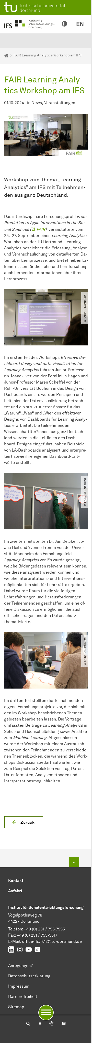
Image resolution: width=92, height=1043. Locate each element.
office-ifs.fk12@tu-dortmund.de (52, 941)
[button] (23, 822)
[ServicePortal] (51, 1024)
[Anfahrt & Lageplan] (39, 1024)
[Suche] (28, 1024)
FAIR (41, 229)
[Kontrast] (64, 24)
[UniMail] (63, 1024)
